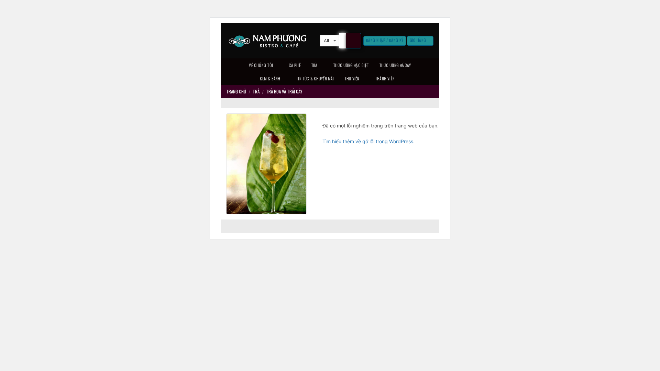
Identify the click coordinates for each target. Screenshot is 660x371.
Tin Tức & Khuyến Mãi (315, 78)
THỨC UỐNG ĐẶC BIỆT (351, 65)
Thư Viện (352, 78)
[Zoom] (234, 207)
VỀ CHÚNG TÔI (261, 65)
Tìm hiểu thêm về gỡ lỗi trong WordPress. (368, 141)
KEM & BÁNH (270, 78)
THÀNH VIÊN (385, 78)
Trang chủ (236, 91)
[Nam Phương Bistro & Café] (268, 41)
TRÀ (314, 65)
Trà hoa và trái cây (284, 91)
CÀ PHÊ (295, 65)
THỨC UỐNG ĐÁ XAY (395, 65)
